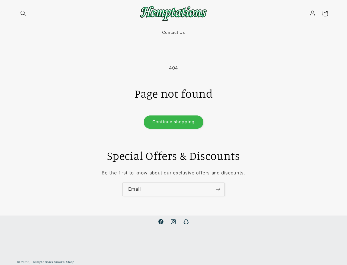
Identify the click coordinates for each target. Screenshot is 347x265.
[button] (23, 13)
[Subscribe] (218, 189)
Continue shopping (173, 121)
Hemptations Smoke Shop (52, 262)
